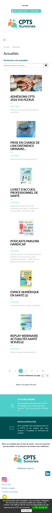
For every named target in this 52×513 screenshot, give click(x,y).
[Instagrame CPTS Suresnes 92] (4, 479)
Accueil (25, 5)
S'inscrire (34, 11)
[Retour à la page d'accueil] (22, 24)
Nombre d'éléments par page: (30, 375)
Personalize (26, 511)
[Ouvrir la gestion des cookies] (4, 497)
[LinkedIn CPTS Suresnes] (47, 473)
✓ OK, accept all (40, 507)
